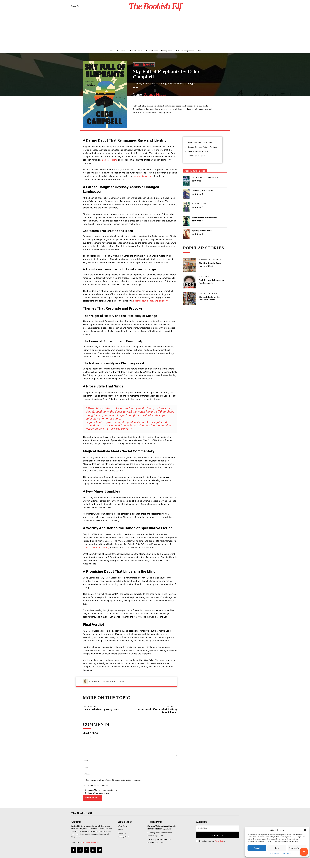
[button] (305, 830)
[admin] (86, 681)
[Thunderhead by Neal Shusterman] (186, 221)
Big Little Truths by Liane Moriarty (205, 177)
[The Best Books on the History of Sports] (189, 298)
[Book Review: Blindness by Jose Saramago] (189, 282)
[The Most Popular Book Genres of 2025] (189, 265)
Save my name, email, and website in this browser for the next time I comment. (113, 780)
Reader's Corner (208, 293)
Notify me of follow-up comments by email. (101, 790)
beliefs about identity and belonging (150, 301)
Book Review (144, 65)
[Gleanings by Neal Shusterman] (186, 194)
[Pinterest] (161, 124)
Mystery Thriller (154, 829)
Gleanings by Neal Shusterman (203, 190)
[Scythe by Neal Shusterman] (186, 234)
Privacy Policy (274, 853)
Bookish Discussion (210, 260)
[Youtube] (99, 850)
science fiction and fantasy (96, 547)
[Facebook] (149, 124)
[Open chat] (304, 852)
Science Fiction (155, 94)
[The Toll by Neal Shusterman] (186, 207)
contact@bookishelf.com (89, 842)
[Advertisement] (155, 30)
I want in (216, 835)
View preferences (297, 848)
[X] (155, 124)
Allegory (204, 277)
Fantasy (150, 836)
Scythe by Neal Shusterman (202, 231)
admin (95, 681)
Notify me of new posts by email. (97, 793)
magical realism (109, 160)
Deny (277, 848)
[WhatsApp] (166, 124)
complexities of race (143, 176)
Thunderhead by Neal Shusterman (204, 217)
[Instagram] (80, 850)
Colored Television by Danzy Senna (101, 709)
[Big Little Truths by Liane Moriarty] (186, 181)
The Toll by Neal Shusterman (202, 204)
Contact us (287, 853)
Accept (257, 848)
